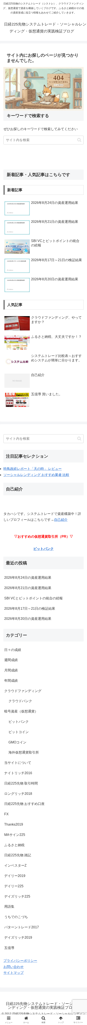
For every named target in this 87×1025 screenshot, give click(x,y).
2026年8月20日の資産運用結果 (27, 618)
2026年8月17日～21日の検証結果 (29, 608)
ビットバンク (43, 549)
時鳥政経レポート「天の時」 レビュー (32, 468)
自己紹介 (61, 519)
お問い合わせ (13, 967)
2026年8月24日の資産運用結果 (27, 577)
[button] (79, 140)
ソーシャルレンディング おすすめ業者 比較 (36, 475)
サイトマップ (13, 972)
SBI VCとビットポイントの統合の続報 (33, 598)
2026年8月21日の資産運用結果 (27, 588)
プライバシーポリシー (20, 960)
